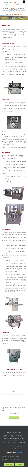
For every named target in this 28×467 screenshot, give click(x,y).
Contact (22, 438)
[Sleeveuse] (14, 348)
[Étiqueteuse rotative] (14, 314)
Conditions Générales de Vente (11, 438)
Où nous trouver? (19, 435)
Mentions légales (7, 436)
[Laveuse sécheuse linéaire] (14, 81)
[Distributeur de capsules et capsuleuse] (14, 186)
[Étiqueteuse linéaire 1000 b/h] (14, 296)
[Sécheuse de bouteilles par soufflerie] (14, 116)
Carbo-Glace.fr (17, 432)
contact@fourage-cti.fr (15, 450)
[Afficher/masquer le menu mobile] (24, 1)
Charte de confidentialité (18, 436)
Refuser (19, 464)
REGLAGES (22, 455)
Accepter (9, 464)
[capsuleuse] (14, 203)
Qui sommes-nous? (8, 435)
